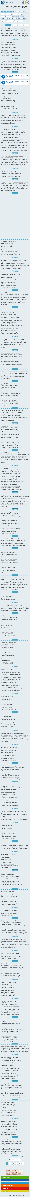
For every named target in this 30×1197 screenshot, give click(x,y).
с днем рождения (7, 1177)
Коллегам (18, 18)
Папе (9, 16)
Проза (26, 25)
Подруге (3, 14)
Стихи (20, 25)
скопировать (15, 39)
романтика (5, 1188)
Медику (3, 21)
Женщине (21, 11)
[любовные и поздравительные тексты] (7, 2)
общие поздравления (8, 1185)
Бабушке (3, 18)
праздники (5, 1191)
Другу (26, 11)
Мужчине (15, 11)
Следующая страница (15, 1159)
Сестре (18, 16)
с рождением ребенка (8, 1182)
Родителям (3, 16)
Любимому (9, 14)
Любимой (15, 14)
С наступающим (18, 21)
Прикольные (14, 25)
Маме (13, 16)
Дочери (8, 18)
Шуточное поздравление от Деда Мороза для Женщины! (17, 76)
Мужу (20, 14)
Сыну (13, 18)
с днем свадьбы (7, 1180)
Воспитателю (9, 21)
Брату (22, 16)
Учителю (24, 18)
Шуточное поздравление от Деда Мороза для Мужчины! (17, 82)
